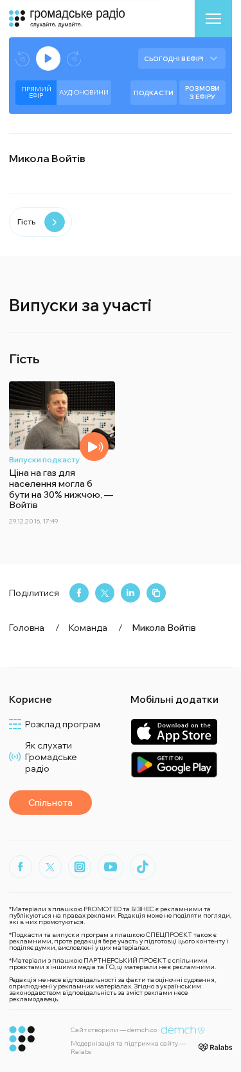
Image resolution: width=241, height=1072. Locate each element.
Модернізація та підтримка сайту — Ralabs (128, 1047)
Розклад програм (62, 724)
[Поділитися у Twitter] (104, 593)
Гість (26, 221)
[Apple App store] (173, 731)
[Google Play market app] (173, 764)
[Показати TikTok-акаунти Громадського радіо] (143, 867)
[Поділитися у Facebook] (79, 593)
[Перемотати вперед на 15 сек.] (74, 59)
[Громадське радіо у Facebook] (20, 866)
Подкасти (154, 93)
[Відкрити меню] (213, 18)
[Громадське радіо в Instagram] (79, 866)
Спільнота (50, 802)
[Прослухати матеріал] (94, 446)
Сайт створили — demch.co (114, 1030)
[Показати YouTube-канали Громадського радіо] (110, 867)
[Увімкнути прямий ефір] (48, 58)
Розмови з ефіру (202, 92)
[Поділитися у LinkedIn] (130, 593)
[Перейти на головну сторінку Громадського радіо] (22, 1039)
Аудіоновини (84, 92)
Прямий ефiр (36, 92)
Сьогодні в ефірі (174, 59)
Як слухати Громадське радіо (51, 757)
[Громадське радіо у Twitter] (50, 866)
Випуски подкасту (44, 459)
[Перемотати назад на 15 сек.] (22, 59)
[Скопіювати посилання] (156, 593)
